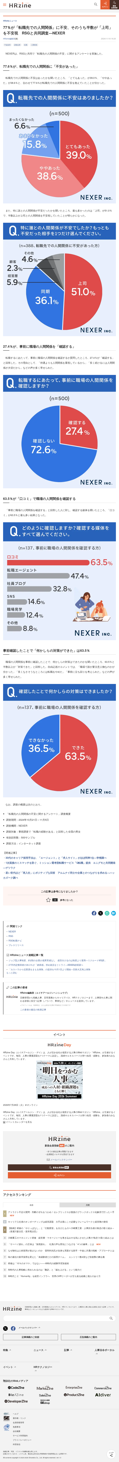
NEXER (12, 931)
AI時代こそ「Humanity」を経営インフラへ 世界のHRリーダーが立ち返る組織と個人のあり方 (54, 1276)
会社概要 (16, 1431)
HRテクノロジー (43, 1367)
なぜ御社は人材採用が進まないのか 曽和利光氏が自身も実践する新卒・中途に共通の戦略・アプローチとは (61, 1250)
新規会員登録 (60, 1167)
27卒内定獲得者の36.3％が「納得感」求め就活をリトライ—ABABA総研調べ (46, 964)
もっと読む (11, 972)
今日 (31, 1205)
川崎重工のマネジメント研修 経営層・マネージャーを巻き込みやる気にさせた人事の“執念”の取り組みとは (61, 1237)
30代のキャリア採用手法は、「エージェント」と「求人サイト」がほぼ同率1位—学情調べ (56, 858)
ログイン (61, 1175)
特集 (5, 1350)
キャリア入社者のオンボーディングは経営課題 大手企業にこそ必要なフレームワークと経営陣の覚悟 (58, 1221)
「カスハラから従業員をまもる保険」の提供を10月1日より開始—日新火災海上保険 (49, 969)
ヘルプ (15, 1413)
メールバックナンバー (61, 1159)
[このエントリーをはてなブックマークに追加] (113, 912)
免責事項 (16, 1426)
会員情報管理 (18, 1422)
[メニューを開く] (4, 4)
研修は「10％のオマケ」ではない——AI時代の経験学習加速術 (38, 1263)
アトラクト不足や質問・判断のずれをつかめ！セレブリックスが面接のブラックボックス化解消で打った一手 (61, 1212)
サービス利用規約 (20, 1435)
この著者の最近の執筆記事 (33, 1009)
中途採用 (7, 45)
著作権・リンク (19, 1418)
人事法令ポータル (105, 1350)
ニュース (39, 1350)
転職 (25, 45)
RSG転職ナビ (15, 940)
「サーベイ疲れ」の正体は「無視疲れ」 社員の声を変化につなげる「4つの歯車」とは (51, 1244)
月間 (88, 1205)
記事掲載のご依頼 (30, 1336)
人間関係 (34, 45)
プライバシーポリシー (22, 1439)
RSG (11, 936)
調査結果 (17, 45)
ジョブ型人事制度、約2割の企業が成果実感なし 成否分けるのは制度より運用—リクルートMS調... (57, 960)
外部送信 (16, 1444)
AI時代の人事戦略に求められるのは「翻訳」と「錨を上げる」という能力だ (45, 1269)
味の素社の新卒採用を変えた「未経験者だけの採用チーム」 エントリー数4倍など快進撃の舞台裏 (56, 1256)
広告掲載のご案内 (88, 1336)
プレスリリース (16, 945)
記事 (66, 1350)
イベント (8, 1367)
